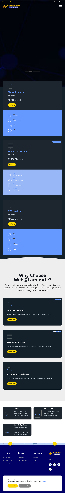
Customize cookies (24, 486)
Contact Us (21, 463)
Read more (11, 320)
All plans (12, 105)
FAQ (19, 466)
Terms (43, 481)
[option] (5, 444)
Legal (35, 463)
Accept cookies (12, 486)
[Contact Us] (59, 1)
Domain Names (7, 466)
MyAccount (21, 457)
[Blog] (55, 1)
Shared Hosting (7, 457)
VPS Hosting (6, 463)
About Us (36, 457)
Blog (35, 460)
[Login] (63, 1)
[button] (10, 444)
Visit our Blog (6, 2)
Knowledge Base (22, 460)
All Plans (12, 164)
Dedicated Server (7, 460)
